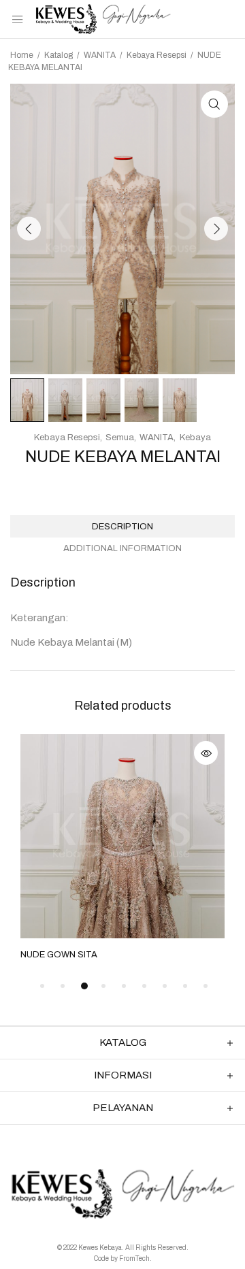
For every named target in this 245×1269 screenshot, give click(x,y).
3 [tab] (84, 986)
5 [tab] (124, 986)
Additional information (122, 548)
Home (21, 55)
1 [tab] (42, 986)
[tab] (122, 526)
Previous (29, 229)
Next (216, 229)
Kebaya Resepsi (156, 55)
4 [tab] (103, 986)
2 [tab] (63, 986)
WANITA (100, 55)
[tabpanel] (122, 848)
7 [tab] (165, 986)
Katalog (58, 55)
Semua (119, 437)
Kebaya (195, 437)
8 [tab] (185, 986)
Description (122, 526)
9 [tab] (205, 986)
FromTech (134, 1258)
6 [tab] (144, 986)
